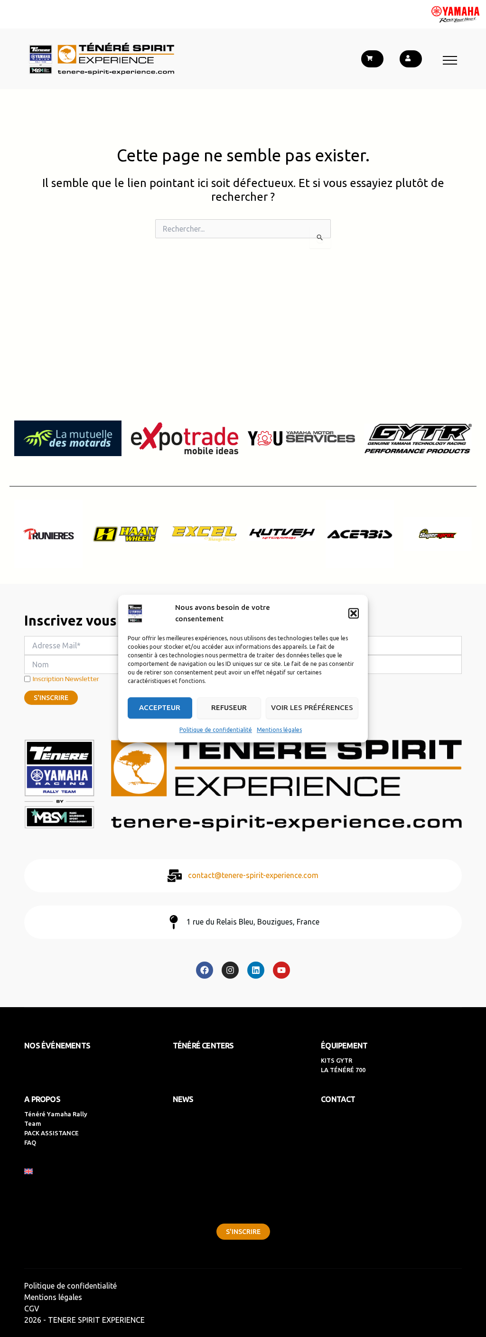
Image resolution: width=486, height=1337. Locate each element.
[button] (353, 613)
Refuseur (229, 707)
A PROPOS (42, 1099)
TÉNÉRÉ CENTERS (203, 1045)
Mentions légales (279, 730)
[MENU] (450, 60)
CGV (31, 1308)
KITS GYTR (336, 1060)
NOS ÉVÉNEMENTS (57, 1045)
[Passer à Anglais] (239, 1171)
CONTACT (338, 1099)
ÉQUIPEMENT (344, 1045)
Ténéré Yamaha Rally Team (55, 1119)
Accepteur (159, 707)
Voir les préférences (312, 707)
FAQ (30, 1142)
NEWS (183, 1099)
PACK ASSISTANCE (51, 1133)
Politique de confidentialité (215, 730)
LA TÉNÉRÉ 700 (343, 1069)
